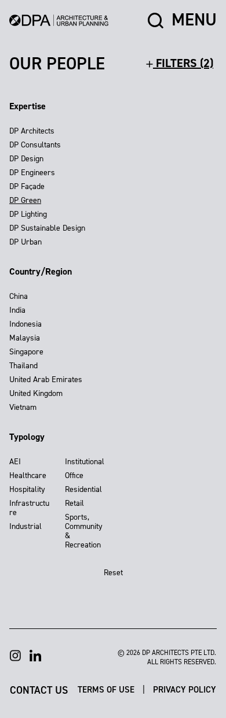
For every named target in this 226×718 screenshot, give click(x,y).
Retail (74, 503)
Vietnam (23, 407)
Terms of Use (107, 689)
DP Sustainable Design (47, 228)
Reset (113, 572)
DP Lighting (28, 214)
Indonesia (25, 324)
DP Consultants (35, 144)
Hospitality (27, 489)
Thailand (23, 365)
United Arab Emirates (45, 379)
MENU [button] (194, 20)
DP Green (25, 200)
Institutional (84, 461)
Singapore (26, 351)
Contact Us (39, 689)
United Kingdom (36, 393)
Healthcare (27, 475)
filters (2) (183, 63)
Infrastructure (29, 508)
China (18, 296)
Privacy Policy (184, 689)
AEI (15, 461)
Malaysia (24, 337)
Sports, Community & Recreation (84, 531)
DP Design (26, 158)
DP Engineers (32, 172)
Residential (83, 489)
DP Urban (25, 241)
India (17, 310)
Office (74, 475)
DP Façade (27, 186)
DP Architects (31, 130)
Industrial (25, 526)
